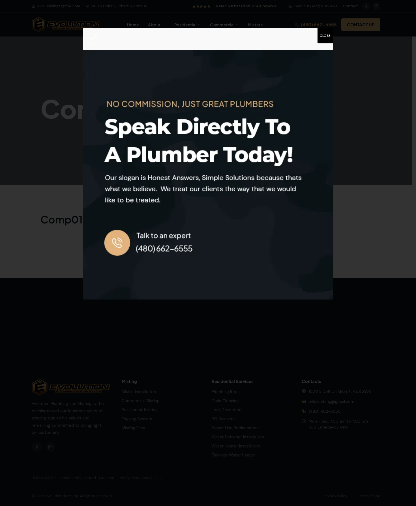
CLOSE (325, 35)
